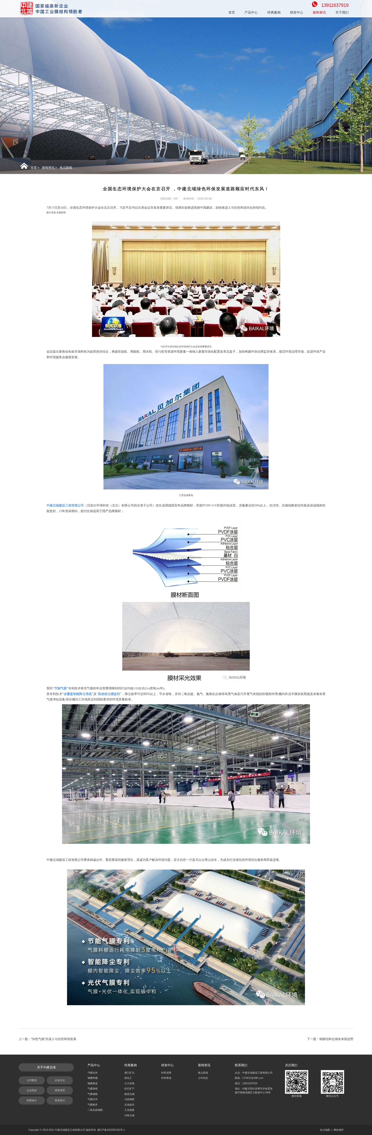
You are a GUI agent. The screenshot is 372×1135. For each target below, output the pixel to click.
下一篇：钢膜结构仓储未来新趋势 (330, 1039)
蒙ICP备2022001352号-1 (111, 1129)
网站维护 (339, 1129)
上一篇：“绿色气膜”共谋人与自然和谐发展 (47, 1039)
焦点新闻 (66, 167)
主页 (34, 167)
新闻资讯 (48, 167)
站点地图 (325, 1129)
